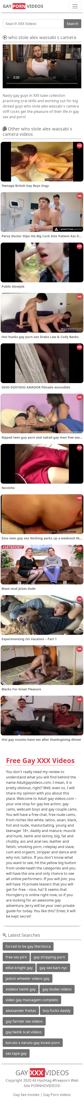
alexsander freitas (21, 1010)
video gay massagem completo (32, 999)
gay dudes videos (57, 989)
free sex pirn (16, 957)
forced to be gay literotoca (28, 946)
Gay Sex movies (26, 1094)
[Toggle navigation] (75, 6)
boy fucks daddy (57, 1010)
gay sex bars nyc (53, 967)
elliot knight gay (19, 967)
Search (72, 23)
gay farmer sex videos (24, 1021)
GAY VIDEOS (23, 6)
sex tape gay (16, 1053)
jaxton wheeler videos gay (28, 978)
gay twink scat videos (24, 1032)
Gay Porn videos (57, 1094)
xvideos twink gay (21, 989)
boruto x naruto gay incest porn (33, 1042)
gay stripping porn (49, 957)
